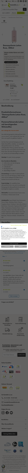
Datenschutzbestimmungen (16, 225)
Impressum (25, 225)
